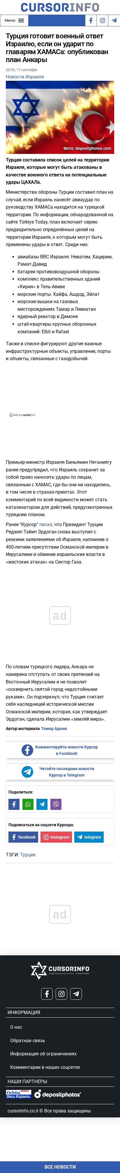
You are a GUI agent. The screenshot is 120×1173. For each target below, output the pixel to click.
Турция (28, 855)
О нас (16, 1027)
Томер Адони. (54, 728)
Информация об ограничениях (43, 1054)
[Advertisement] (60, 388)
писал (45, 524)
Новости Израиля (25, 77)
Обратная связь (27, 1040)
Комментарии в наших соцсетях (45, 1067)
